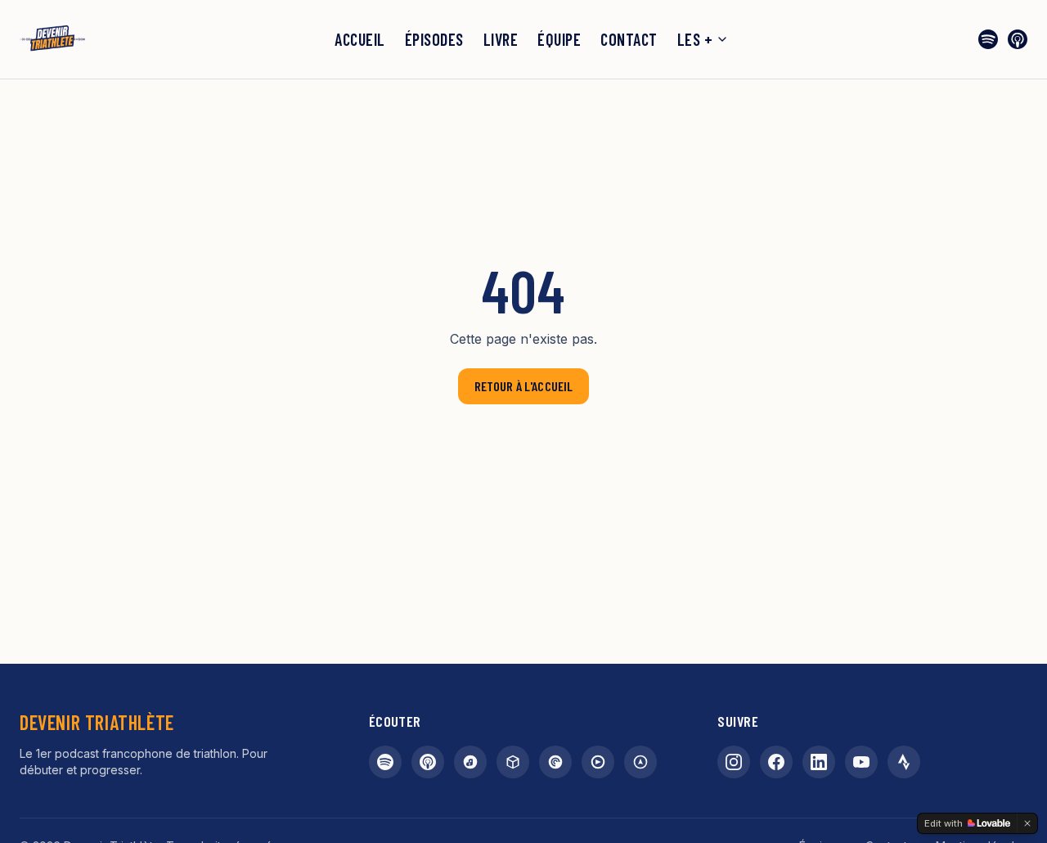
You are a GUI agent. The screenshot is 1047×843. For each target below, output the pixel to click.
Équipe (559, 39)
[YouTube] (861, 762)
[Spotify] (988, 39)
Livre (501, 39)
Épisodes (434, 39)
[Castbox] (513, 762)
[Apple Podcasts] (1017, 39)
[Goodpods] (598, 762)
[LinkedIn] (818, 762)
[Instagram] (733, 762)
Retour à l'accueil (523, 386)
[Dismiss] (1027, 823)
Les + (695, 39)
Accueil (360, 39)
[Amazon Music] (470, 762)
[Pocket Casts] (555, 762)
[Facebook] (776, 762)
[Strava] (903, 762)
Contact (629, 39)
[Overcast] (640, 762)
